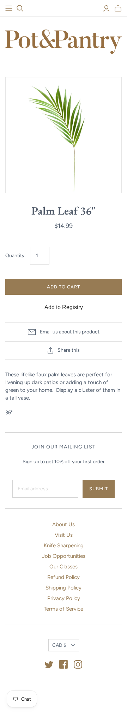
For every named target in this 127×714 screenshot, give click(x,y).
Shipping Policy (63, 588)
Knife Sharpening (64, 545)
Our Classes (63, 566)
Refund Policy (63, 577)
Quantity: (15, 256)
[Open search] (20, 8)
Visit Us (64, 535)
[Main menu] (8, 8)
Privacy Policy (63, 598)
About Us (63, 524)
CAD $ (59, 645)
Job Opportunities (63, 556)
